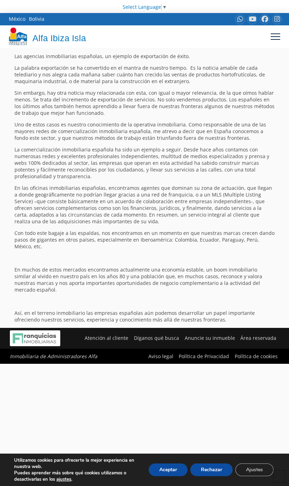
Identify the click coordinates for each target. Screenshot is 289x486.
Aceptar (168, 469)
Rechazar (211, 469)
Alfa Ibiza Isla (59, 38)
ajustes (63, 479)
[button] (275, 36)
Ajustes (254, 469)
